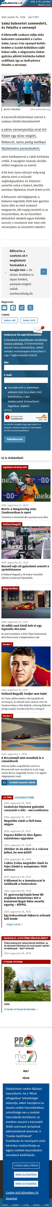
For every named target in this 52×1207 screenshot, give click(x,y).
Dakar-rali (9, 320)
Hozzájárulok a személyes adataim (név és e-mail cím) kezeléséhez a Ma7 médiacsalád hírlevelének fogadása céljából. (24, 397)
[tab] (7, 797)
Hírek (26, 1078)
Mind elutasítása (26, 1174)
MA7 (26, 1071)
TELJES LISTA (13, 924)
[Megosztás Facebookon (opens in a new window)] (13, 308)
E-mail (8, 375)
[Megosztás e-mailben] (4, 308)
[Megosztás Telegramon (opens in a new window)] (22, 308)
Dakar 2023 (29, 320)
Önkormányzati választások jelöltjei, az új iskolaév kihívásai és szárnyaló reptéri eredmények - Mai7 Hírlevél (27, 946)
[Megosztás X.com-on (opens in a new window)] (30, 308)
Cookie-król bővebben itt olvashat (22, 1195)
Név (6, 362)
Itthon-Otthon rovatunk (19, 1009)
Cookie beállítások (26, 1165)
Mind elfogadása (26, 1183)
